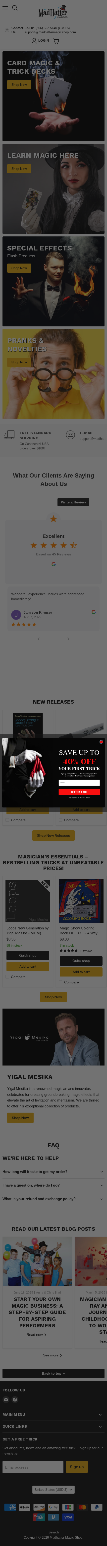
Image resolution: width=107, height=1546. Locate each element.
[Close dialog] (101, 742)
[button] (79, 792)
